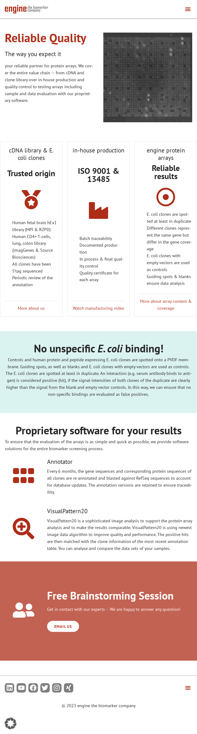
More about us (31, 308)
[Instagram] (57, 688)
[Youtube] (21, 688)
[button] (188, 9)
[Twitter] (45, 688)
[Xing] (68, 688)
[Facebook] (33, 688)
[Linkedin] (9, 688)
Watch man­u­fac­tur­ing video (98, 308)
